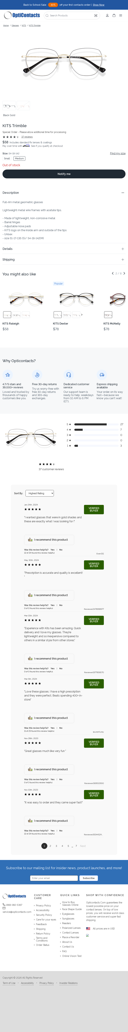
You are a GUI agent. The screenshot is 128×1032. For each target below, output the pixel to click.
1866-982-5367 (14, 905)
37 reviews (27, 136)
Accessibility (27, 983)
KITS (24, 25)
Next (83, 846)
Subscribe (89, 878)
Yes (52, 550)
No (60, 550)
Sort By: (18, 493)
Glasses (15, 25)
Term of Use (9, 983)
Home (6, 25)
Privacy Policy (47, 983)
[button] (64, 193)
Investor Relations (69, 983)
